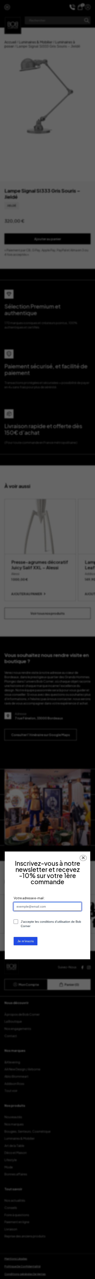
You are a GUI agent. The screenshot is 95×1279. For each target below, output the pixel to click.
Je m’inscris (25, 941)
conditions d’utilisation (55, 921)
